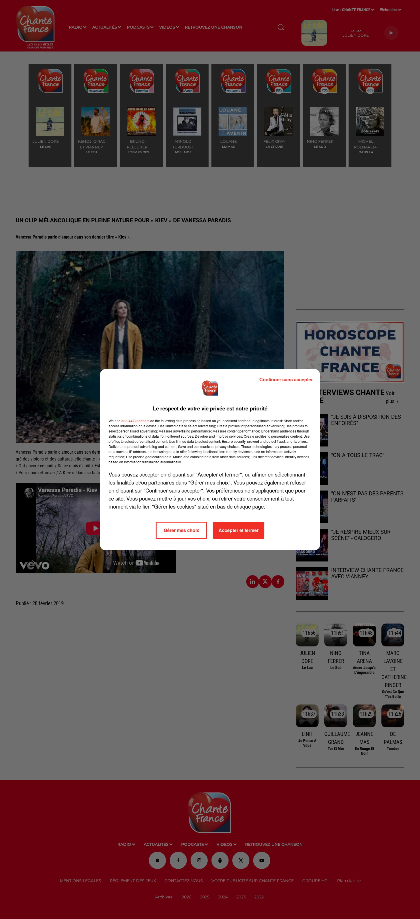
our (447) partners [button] (135, 420)
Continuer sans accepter (286, 379)
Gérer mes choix (181, 530)
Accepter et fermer (239, 530)
